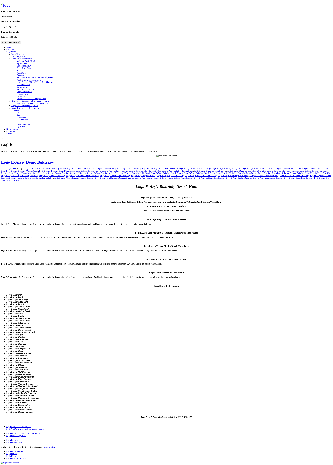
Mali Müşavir (22, 120)
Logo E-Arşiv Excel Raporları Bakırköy (82, 175)
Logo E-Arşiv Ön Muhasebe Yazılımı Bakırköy (114, 178)
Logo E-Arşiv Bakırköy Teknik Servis (177, 171)
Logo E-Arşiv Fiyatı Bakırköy (143, 175)
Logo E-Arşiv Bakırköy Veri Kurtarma (283, 171)
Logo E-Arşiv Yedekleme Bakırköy (298, 178)
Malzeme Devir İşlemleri (27, 61)
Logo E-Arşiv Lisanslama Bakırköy (294, 175)
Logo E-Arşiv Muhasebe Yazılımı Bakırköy (35, 178)
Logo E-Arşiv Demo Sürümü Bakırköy (288, 173)
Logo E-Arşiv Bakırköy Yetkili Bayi (104, 173)
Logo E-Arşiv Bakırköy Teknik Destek (145, 171)
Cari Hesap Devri (24, 66)
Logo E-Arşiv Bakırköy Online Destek (22, 171)
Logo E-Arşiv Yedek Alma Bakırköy (268, 178)
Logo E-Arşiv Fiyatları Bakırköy (170, 175)
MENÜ (11, 42)
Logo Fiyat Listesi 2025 (16, 458)
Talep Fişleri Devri (24, 91)
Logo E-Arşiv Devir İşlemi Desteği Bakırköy (19, 175)
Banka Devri (22, 70)
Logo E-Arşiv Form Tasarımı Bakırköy (201, 175)
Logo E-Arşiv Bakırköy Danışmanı (226, 168)
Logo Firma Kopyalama (16, 436)
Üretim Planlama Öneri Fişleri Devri (31, 99)
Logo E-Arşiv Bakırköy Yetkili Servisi (199, 173)
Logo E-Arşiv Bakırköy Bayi (108, 168)
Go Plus (20, 113)
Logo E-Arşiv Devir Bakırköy (317, 173)
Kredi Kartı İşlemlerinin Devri (29, 80)
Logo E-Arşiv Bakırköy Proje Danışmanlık (57, 171)
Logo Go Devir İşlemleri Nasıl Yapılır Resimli (25, 429)
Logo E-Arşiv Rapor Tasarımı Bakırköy (151, 178)
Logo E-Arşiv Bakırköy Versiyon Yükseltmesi (69, 173)
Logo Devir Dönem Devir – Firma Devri (23, 433)
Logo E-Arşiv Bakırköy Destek (288, 168)
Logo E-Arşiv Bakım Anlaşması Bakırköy (42, 168)
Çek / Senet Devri (24, 68)
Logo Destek (49, 447)
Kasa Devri (21, 73)
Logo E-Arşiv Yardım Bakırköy (239, 178)
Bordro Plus (22, 117)
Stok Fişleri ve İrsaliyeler (27, 89)
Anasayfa (10, 47)
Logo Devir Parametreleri (21, 59)
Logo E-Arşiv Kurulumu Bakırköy (264, 175)
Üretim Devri (22, 96)
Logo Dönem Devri (14, 442)
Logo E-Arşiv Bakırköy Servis (88, 171)
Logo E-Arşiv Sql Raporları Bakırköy (209, 178)
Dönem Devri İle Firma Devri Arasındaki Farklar (31, 103)
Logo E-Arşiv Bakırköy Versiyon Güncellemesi (29, 173)
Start (18, 115)
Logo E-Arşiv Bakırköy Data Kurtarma (258, 168)
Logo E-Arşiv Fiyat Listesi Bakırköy (115, 175)
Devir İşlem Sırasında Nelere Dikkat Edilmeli (30, 101)
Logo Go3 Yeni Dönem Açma (18, 426)
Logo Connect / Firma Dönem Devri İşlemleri (35, 82)
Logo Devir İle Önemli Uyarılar (24, 106)
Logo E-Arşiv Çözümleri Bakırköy (230, 173)
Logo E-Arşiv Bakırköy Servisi (115, 171)
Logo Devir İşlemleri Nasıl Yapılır (25, 108)
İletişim (9, 134)
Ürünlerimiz (16, 110)
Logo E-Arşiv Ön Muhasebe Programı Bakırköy (74, 178)
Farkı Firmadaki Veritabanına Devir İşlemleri (35, 77)
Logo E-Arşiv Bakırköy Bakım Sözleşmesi (77, 168)
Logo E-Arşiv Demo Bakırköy (27, 162)
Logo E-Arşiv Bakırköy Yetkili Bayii (135, 173)
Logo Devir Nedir (18, 54)
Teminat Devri (22, 94)
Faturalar (20, 75)
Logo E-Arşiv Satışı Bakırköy (181, 178)
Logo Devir (11, 52)
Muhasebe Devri (23, 84)
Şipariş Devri (22, 63)
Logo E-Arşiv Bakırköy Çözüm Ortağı (195, 168)
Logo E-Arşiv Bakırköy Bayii (133, 168)
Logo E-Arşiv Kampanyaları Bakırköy (233, 175)
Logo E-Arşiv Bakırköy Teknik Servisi (210, 171)
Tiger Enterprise (23, 124)
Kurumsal (10, 49)
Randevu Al (11, 131)
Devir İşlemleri (12, 129)
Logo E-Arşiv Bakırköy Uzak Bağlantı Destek (246, 171)
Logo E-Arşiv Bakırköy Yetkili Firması (167, 173)
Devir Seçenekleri (18, 56)
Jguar (19, 122)
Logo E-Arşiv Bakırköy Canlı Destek (162, 168)
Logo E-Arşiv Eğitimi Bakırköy (52, 175)
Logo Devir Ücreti (13, 440)
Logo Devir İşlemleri (14, 451)
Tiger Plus (21, 127)
